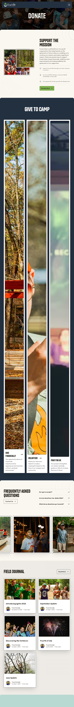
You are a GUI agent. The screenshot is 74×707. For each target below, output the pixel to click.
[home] (10, 5)
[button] (69, 5)
